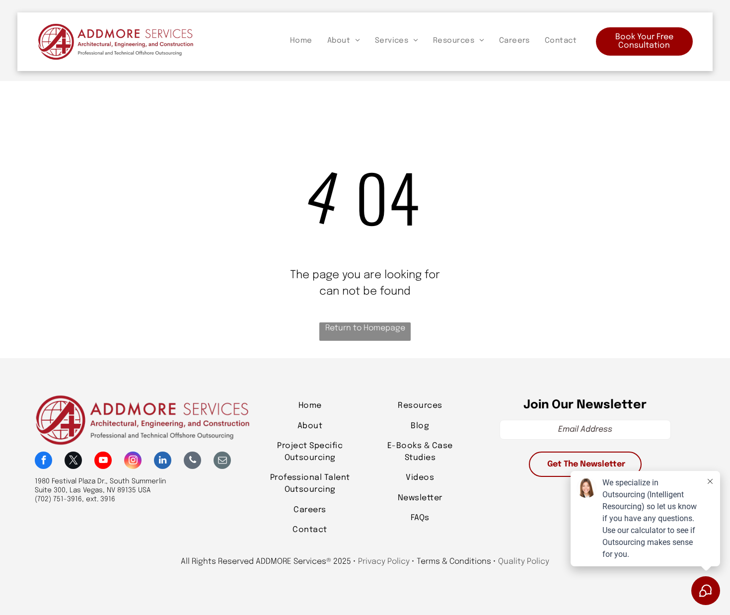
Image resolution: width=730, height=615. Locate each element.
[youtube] (103, 461)
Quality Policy (523, 561)
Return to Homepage (365, 328)
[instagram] (133, 461)
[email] (222, 461)
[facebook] (43, 461)
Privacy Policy (384, 561)
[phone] (192, 461)
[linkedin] (162, 461)
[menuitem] (301, 41)
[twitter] (73, 461)
